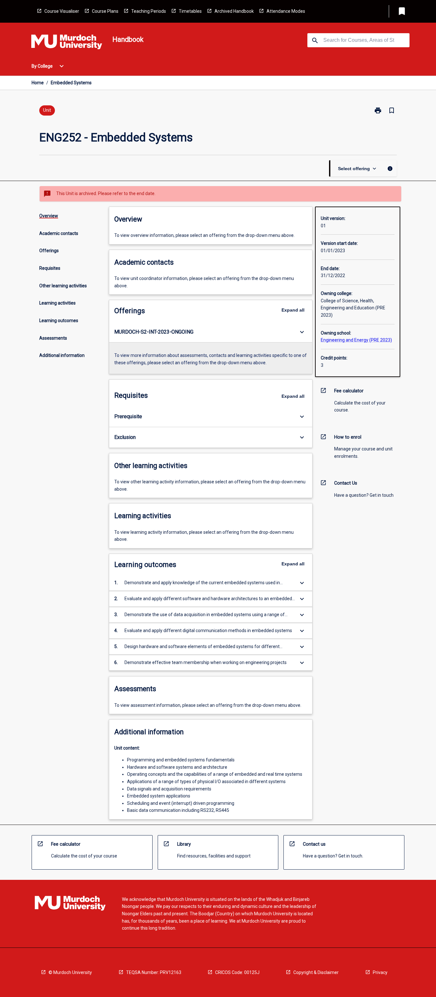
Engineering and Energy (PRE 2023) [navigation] (356, 340)
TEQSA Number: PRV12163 (153, 972)
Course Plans (105, 11)
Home (38, 82)
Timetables (190, 11)
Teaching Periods (148, 11)
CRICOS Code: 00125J (237, 972)
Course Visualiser (61, 11)
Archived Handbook (234, 11)
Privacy (380, 972)
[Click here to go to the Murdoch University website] (66, 43)
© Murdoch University (70, 972)
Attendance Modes (286, 11)
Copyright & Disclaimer (316, 972)
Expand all (293, 310)
